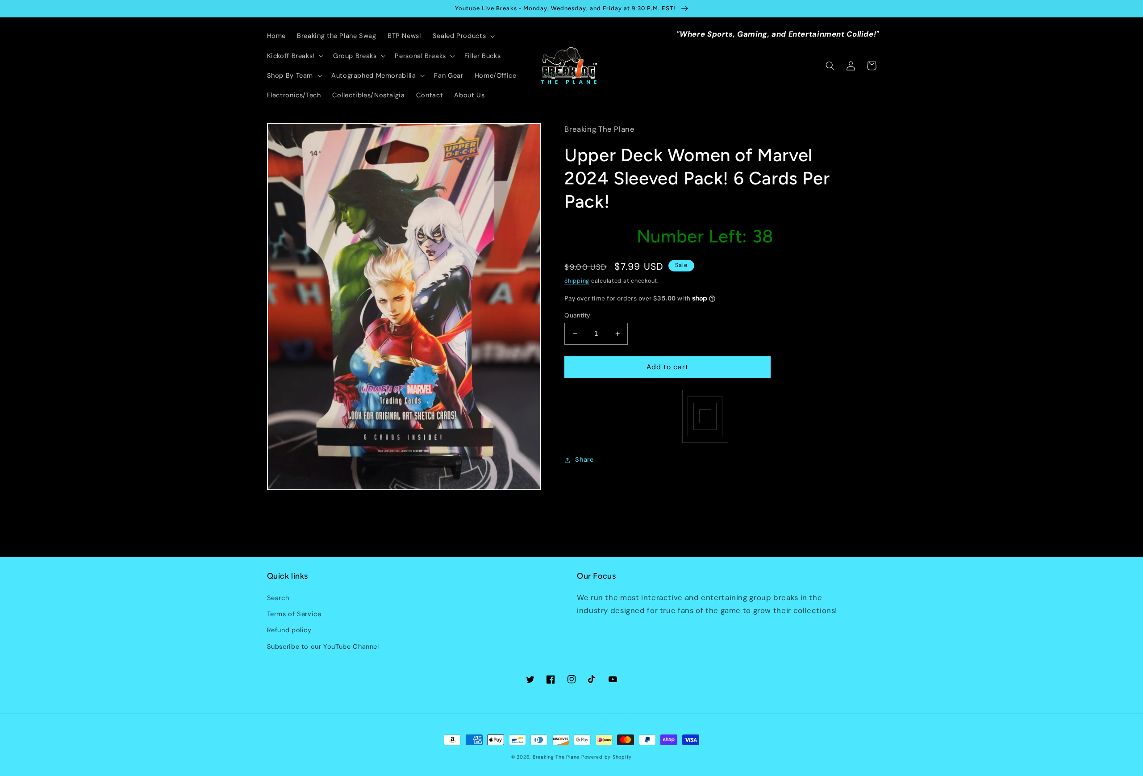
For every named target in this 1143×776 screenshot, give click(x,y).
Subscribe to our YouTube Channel (323, 646)
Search (278, 597)
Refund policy (289, 630)
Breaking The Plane (556, 757)
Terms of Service (294, 613)
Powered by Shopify (606, 757)
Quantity (577, 315)
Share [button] (584, 459)
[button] (462, 36)
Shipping (576, 280)
